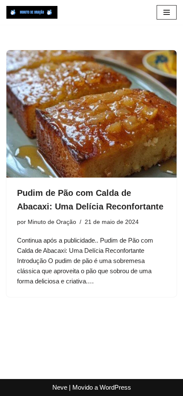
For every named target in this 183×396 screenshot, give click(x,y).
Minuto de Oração (52, 222)
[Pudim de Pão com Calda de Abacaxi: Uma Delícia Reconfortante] (91, 114)
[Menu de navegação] (167, 12)
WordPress (115, 387)
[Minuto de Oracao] (31, 12)
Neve (59, 387)
